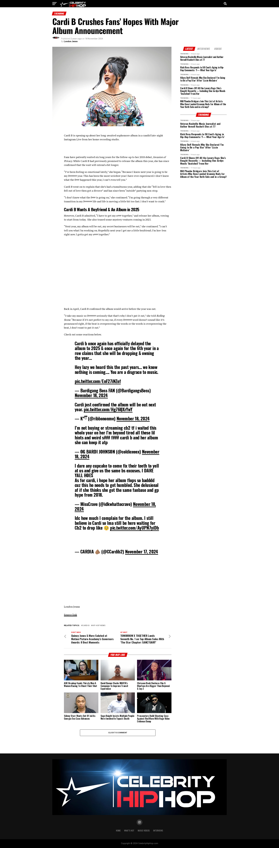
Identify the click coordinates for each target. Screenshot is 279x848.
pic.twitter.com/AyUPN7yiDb (134, 527)
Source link (70, 614)
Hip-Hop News (98, 625)
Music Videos (144, 830)
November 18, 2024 (91, 395)
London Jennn (71, 41)
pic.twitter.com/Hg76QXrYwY (108, 409)
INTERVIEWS (158, 830)
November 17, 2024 (141, 551)
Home (118, 830)
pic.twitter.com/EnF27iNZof (98, 381)
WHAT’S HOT (129, 830)
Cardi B (86, 625)
